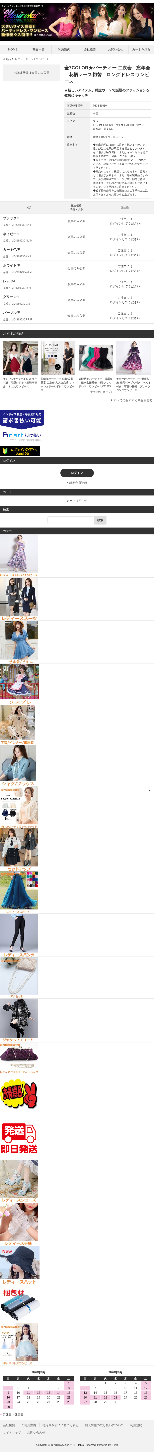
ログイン (116, 223)
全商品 (7, 59)
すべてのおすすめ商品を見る (133, 400)
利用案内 (64, 49)
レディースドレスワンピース (32, 59)
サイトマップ (12, 1432)
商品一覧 (38, 49)
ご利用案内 (28, 1425)
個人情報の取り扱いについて (104, 1425)
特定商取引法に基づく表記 (61, 1425)
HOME (12, 49)
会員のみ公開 (40, 72)
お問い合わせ (36, 1432)
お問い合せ (115, 49)
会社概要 (90, 49)
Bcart (115, 1444)
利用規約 (136, 1425)
